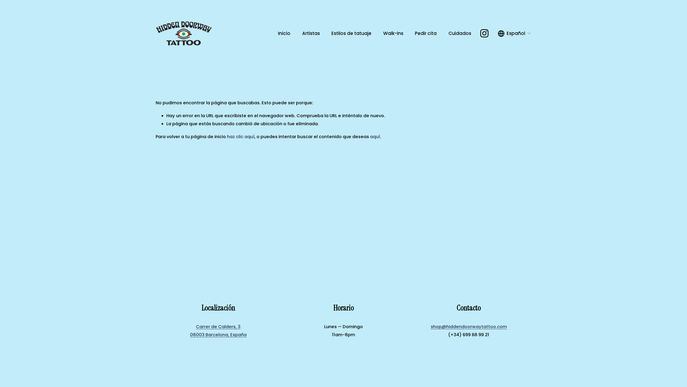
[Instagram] (484, 33)
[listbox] (514, 33)
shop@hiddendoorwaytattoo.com (469, 327)
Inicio (284, 33)
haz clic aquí (240, 137)
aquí (375, 137)
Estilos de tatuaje (351, 33)
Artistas (311, 33)
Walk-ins (393, 33)
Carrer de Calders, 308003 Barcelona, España (218, 331)
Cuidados (459, 33)
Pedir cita (426, 33)
